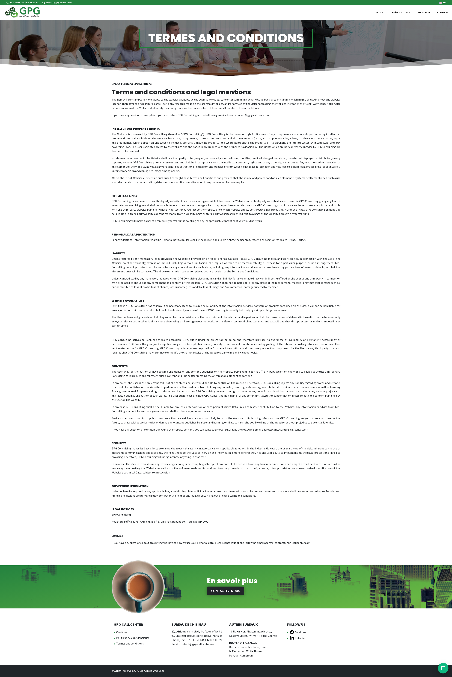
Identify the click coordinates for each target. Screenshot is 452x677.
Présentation (400, 12)
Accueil (380, 12)
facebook (300, 632)
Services (422, 12)
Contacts (442, 12)
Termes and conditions (130, 643)
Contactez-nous (225, 590)
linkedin (300, 638)
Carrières (121, 632)
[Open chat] (443, 668)
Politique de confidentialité (132, 638)
